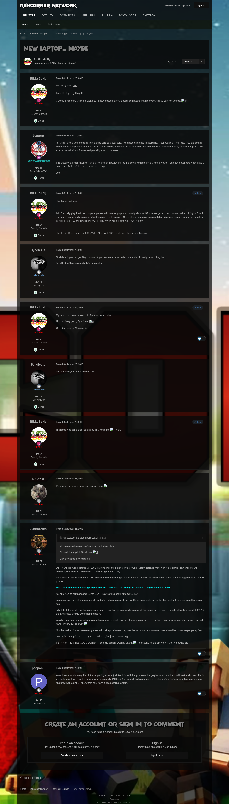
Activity (47, 15)
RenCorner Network (48, 5)
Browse (29, 15)
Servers (88, 15)
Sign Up (201, 5)
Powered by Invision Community (114, 802)
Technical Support (67, 63)
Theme (101, 795)
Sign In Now (157, 755)
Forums (24, 24)
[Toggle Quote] (61, 537)
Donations (68, 15)
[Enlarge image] (184, 100)
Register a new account (71, 755)
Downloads (127, 15)
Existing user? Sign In (177, 5)
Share (173, 61)
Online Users (54, 24)
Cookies (127, 795)
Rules (106, 15)
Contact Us (114, 795)
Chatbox (149, 15)
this (75, 85)
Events (38, 24)
